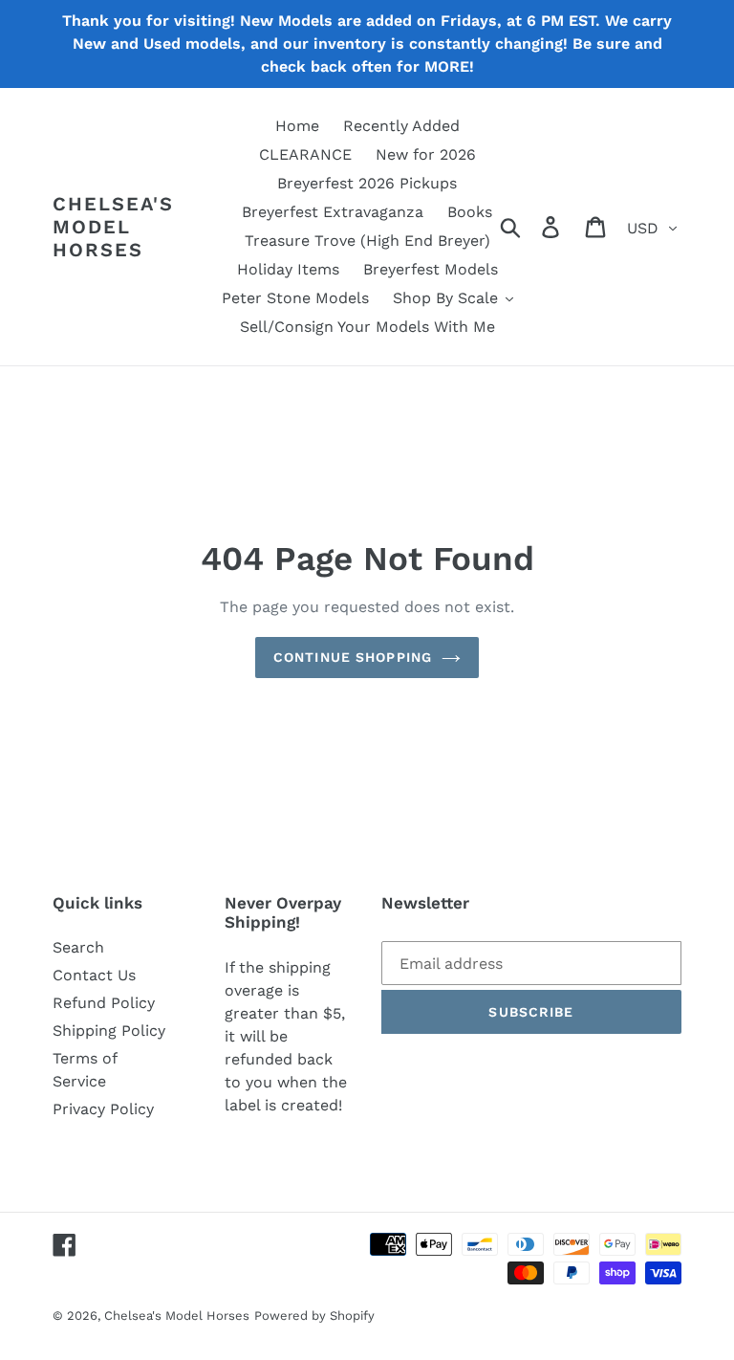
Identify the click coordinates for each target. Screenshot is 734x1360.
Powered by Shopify (314, 1315)
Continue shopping (352, 657)
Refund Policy (104, 1003)
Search (78, 947)
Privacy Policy (103, 1109)
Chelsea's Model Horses (113, 226)
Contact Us (94, 975)
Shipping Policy (109, 1030)
